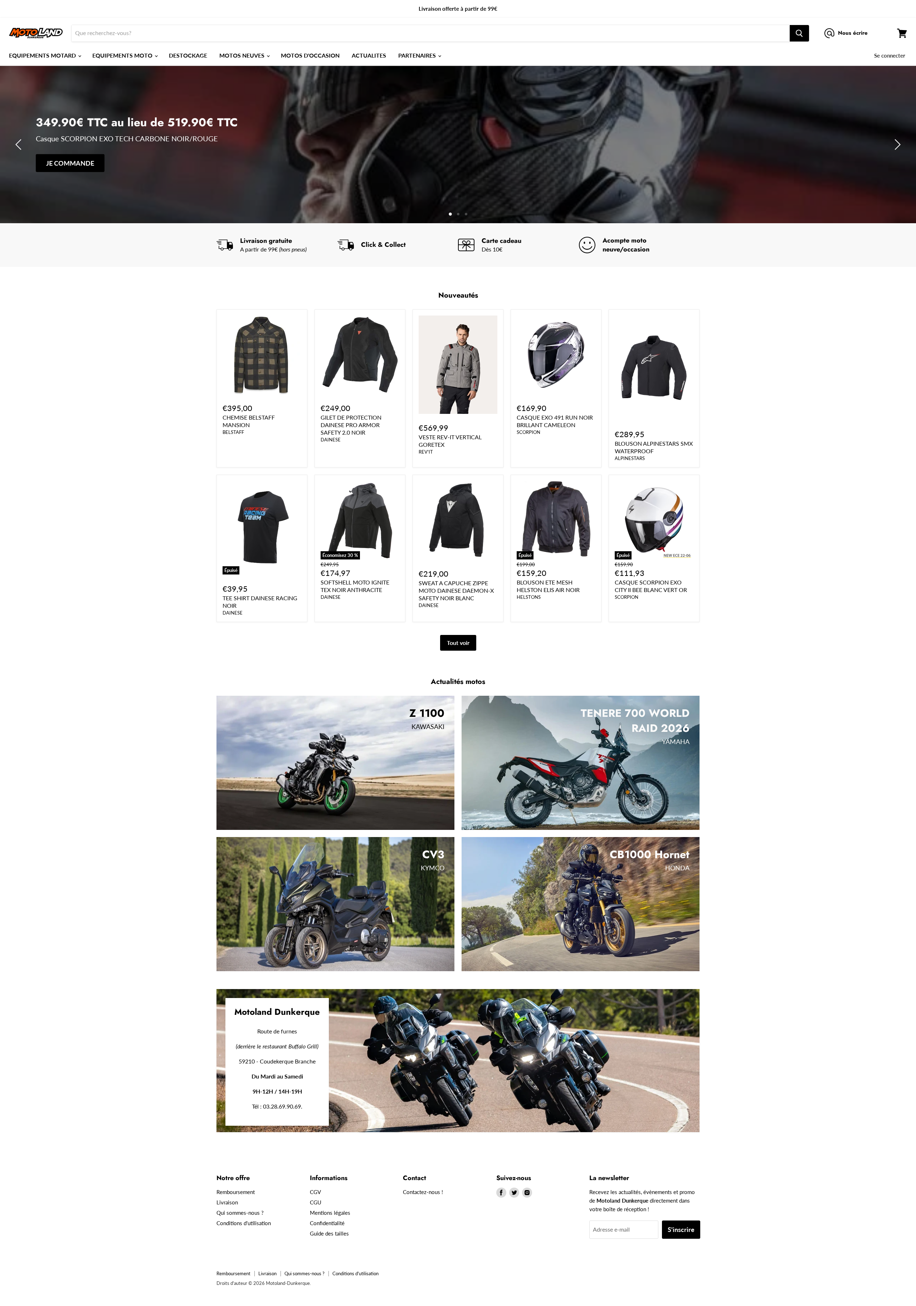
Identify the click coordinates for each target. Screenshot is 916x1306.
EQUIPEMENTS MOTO (123, 55)
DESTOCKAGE (188, 55)
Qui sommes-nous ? (240, 1212)
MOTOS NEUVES (242, 55)
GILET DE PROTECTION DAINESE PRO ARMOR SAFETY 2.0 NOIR (351, 425)
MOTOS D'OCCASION (310, 55)
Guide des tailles (329, 1233)
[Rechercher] (799, 33)
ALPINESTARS (630, 458)
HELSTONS (529, 597)
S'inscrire (681, 1229)
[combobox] (431, 33)
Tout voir (458, 642)
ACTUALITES (369, 55)
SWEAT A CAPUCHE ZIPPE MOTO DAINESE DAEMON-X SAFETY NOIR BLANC (456, 590)
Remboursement (235, 1192)
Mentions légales (330, 1212)
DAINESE (331, 439)
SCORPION (528, 432)
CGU (315, 1202)
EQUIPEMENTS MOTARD (43, 55)
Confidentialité (327, 1223)
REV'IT (426, 452)
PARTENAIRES (417, 55)
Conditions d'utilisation (243, 1223)
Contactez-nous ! (423, 1192)
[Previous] (20, 144)
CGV (315, 1192)
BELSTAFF (233, 432)
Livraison (227, 1202)
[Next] (896, 144)
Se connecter (889, 55)
